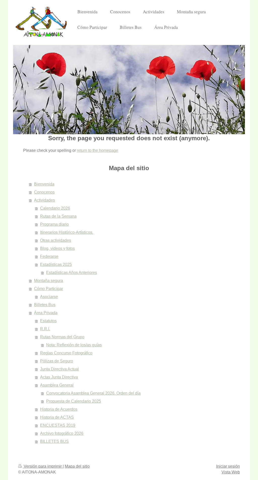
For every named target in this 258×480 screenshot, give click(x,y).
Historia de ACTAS (57, 417)
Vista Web (230, 472)
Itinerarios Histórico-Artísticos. (66, 232)
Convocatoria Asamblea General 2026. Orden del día (93, 393)
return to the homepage (97, 150)
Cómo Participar (48, 288)
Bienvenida (44, 184)
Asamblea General (57, 385)
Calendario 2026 (55, 208)
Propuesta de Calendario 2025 (73, 401)
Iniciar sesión (228, 466)
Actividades (44, 200)
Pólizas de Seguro (56, 361)
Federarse (49, 256)
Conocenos (44, 192)
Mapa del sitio (77, 466)
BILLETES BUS (54, 441)
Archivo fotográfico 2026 (61, 433)
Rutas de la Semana (58, 216)
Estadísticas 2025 (56, 264)
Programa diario (54, 224)
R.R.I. (45, 329)
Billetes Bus (44, 305)
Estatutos (48, 321)
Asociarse (49, 297)
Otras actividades (55, 240)
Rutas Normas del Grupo (62, 337)
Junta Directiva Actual (59, 369)
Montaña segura (48, 280)
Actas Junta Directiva (59, 377)
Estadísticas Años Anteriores (71, 272)
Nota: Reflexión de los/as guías (74, 345)
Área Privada (45, 313)
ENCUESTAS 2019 (57, 425)
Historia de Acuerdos (58, 409)
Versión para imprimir (43, 466)
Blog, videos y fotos (57, 248)
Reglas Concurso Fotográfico (66, 353)
